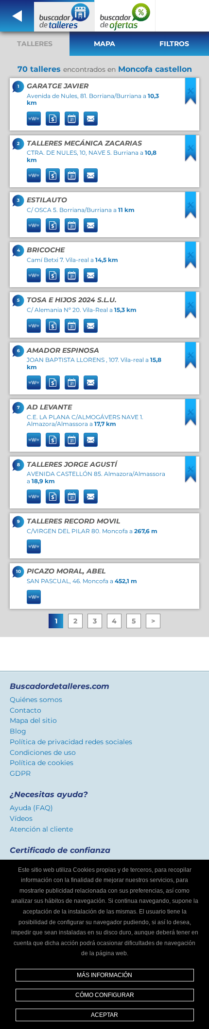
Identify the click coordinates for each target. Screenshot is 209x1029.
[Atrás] (17, 16)
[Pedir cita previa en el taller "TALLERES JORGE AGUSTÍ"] (72, 497)
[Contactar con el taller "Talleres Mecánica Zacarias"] (91, 175)
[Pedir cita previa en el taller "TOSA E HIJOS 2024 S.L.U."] (72, 326)
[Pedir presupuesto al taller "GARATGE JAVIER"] (53, 119)
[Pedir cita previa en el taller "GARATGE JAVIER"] (72, 119)
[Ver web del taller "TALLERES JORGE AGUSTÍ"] (34, 497)
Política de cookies (41, 762)
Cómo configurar (104, 995)
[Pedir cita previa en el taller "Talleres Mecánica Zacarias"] (72, 175)
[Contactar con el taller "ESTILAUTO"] (91, 225)
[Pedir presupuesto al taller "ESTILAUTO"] (53, 225)
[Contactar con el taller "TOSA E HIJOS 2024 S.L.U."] (91, 326)
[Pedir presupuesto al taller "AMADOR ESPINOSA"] (53, 383)
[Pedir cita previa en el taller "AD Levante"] (72, 440)
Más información (104, 975)
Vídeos (21, 818)
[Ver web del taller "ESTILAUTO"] (34, 225)
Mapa (104, 43)
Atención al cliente (41, 829)
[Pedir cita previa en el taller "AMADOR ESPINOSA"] (72, 383)
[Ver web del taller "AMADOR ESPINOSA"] (34, 383)
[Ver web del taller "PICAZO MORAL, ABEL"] (34, 597)
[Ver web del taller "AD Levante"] (34, 440)
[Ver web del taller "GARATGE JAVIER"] (34, 119)
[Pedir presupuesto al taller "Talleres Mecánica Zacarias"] (53, 175)
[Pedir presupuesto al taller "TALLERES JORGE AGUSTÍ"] (53, 497)
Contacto (25, 710)
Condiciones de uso (43, 752)
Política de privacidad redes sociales (71, 741)
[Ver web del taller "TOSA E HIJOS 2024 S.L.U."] (34, 326)
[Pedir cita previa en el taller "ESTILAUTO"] (72, 225)
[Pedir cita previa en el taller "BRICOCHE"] (72, 275)
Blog (18, 731)
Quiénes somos (36, 699)
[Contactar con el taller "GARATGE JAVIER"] (91, 119)
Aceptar (104, 1015)
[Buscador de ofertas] (125, 16)
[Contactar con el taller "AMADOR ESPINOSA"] (91, 383)
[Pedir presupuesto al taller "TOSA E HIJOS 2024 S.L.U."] (53, 326)
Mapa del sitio (33, 720)
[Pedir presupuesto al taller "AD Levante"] (53, 440)
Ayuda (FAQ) (31, 807)
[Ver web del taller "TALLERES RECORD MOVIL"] (34, 546)
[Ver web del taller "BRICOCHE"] (34, 275)
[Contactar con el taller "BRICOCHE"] (91, 275)
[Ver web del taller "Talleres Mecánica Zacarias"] (34, 175)
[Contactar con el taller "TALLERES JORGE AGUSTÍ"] (91, 497)
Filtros (174, 43)
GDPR (20, 773)
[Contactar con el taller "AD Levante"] (91, 440)
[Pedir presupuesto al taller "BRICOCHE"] (53, 275)
